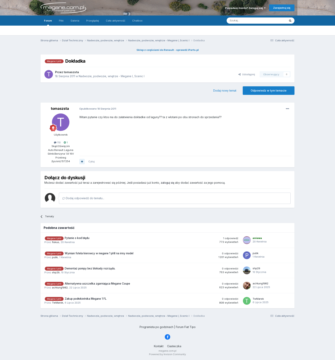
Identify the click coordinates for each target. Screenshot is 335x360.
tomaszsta (60, 108)
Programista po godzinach (156, 327)
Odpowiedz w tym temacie (269, 90)
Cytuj (91, 161)
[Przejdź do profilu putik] (247, 255)
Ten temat (275, 20)
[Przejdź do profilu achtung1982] (247, 285)
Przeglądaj (92, 20)
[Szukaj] (290, 20)
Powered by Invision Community (167, 354)
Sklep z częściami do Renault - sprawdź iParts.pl (167, 49)
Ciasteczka (174, 346)
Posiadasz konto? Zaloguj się (244, 8)
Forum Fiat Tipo (186, 327)
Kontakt (158, 346)
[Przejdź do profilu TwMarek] (247, 301)
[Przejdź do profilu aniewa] (247, 240)
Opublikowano (97, 108)
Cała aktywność (115, 20)
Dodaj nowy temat (224, 90)
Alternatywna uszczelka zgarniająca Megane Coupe (97, 283)
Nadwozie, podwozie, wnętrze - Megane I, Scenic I (111, 76)
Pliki (61, 20)
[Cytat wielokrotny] (82, 161)
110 (58, 142)
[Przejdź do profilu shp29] (247, 270)
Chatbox (137, 20)
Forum (48, 20)
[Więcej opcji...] (287, 108)
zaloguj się (167, 182)
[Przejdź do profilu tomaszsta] (48, 74)
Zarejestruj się (281, 7)
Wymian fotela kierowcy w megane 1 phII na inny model (99, 253)
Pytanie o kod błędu (77, 238)
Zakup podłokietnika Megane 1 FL (85, 298)
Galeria (75, 20)
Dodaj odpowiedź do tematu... (84, 198)
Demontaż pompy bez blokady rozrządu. (90, 268)
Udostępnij (248, 74)
